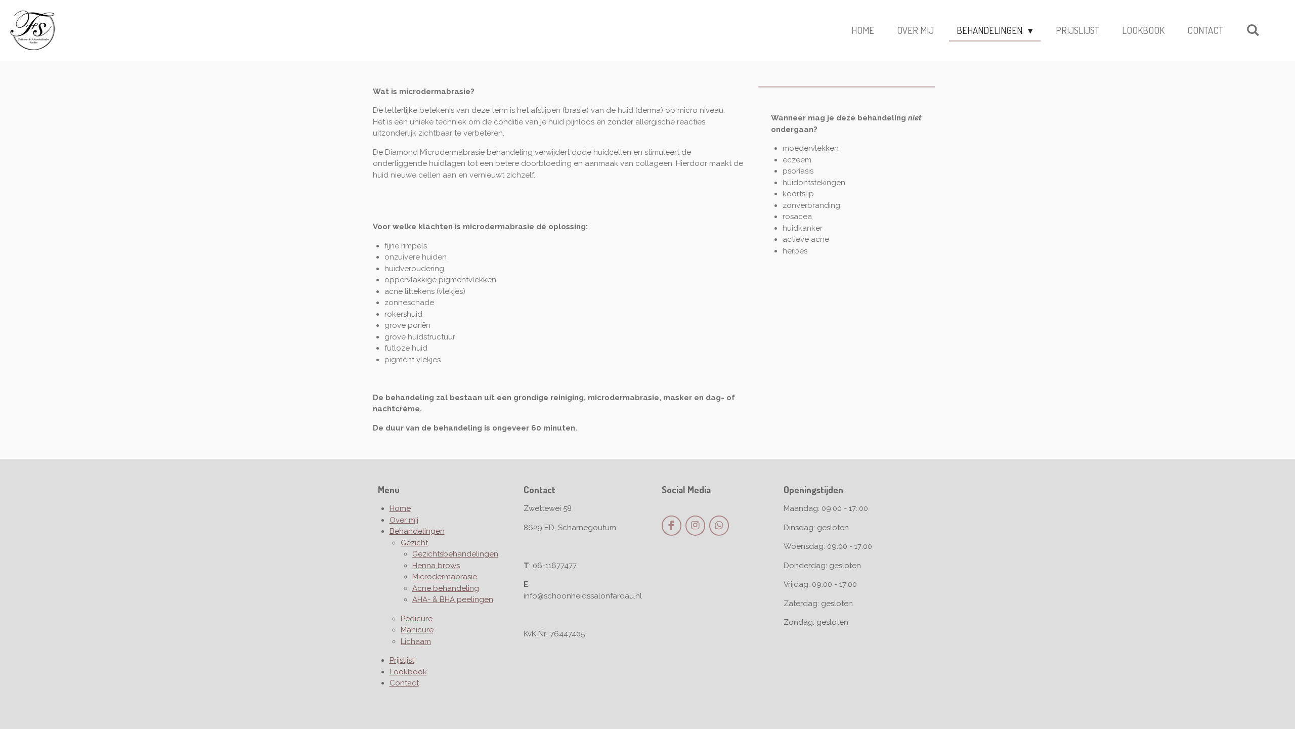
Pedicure (417, 618)
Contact (404, 683)
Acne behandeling (445, 588)
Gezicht (414, 542)
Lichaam (416, 641)
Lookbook (408, 671)
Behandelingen (417, 531)
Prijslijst (402, 660)
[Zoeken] (1252, 29)
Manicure (417, 629)
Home (400, 508)
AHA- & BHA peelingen (452, 599)
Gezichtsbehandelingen (455, 554)
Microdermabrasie (444, 576)
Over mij (404, 520)
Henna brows (436, 565)
